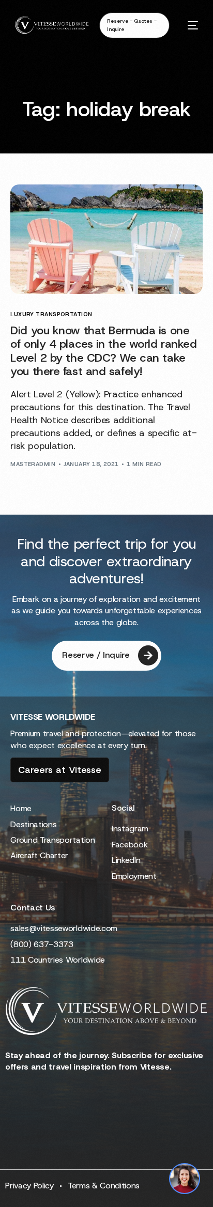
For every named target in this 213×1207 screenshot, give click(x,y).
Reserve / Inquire (96, 654)
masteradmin (32, 464)
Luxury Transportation (51, 314)
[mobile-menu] (189, 25)
